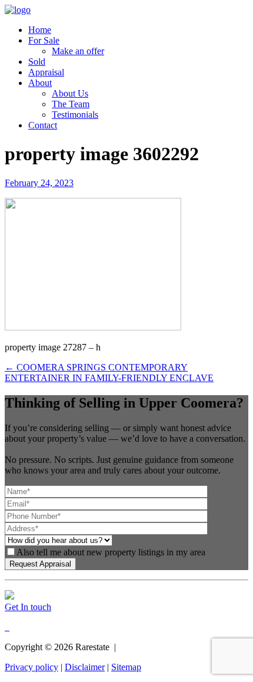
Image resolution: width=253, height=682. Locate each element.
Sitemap (126, 667)
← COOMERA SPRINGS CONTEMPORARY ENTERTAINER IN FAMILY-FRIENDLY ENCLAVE (109, 372)
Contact (42, 125)
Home (39, 30)
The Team (70, 104)
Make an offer (78, 51)
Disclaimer (85, 667)
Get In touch (28, 607)
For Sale (43, 40)
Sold (36, 62)
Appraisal (46, 72)
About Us (70, 93)
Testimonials (75, 115)
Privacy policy (31, 667)
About (40, 83)
